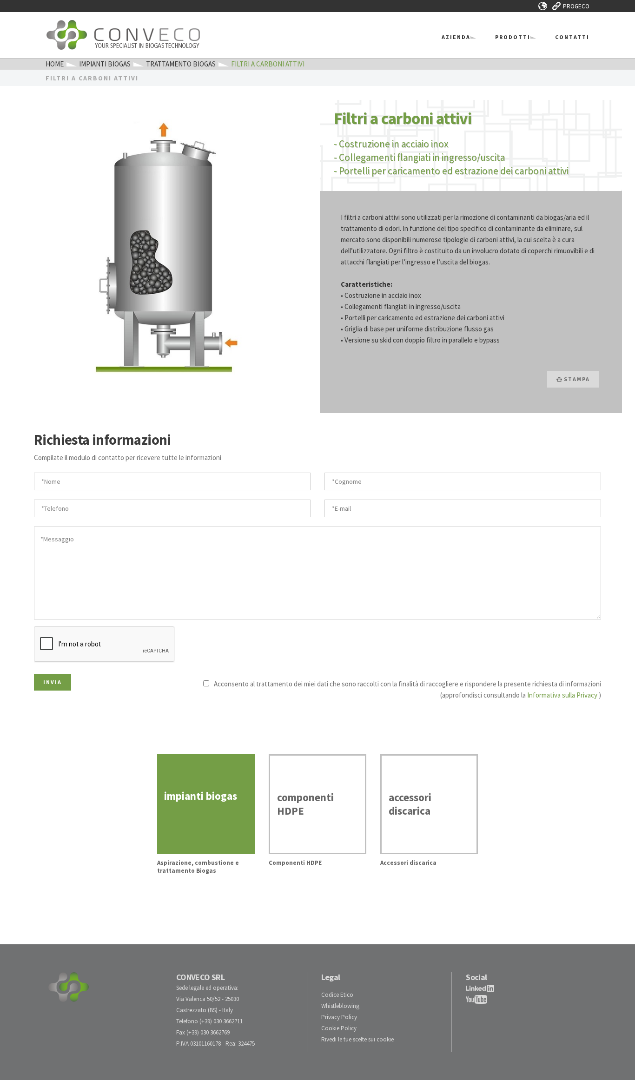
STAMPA (576, 378)
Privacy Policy (339, 1017)
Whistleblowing (340, 1006)
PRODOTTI (512, 36)
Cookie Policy (339, 1028)
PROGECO (576, 6)
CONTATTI (572, 36)
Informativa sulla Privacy (562, 695)
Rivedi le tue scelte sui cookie (357, 1039)
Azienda (456, 36)
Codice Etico (337, 995)
